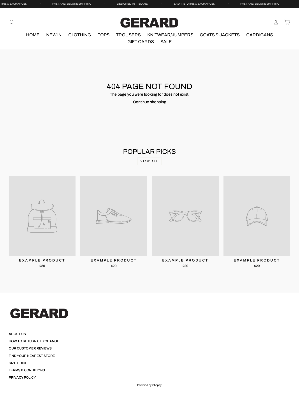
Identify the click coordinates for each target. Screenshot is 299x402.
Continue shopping (149, 102)
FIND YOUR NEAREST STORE (32, 356)
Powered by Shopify (149, 385)
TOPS (103, 34)
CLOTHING (79, 34)
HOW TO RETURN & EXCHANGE (34, 341)
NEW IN (54, 34)
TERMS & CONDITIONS (27, 370)
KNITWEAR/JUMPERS (170, 34)
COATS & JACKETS (220, 34)
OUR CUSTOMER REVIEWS (30, 348)
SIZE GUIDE (18, 363)
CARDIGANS (259, 34)
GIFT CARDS (140, 41)
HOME (33, 34)
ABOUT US (17, 334)
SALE (166, 41)
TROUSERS (128, 34)
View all (149, 161)
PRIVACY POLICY (22, 377)
